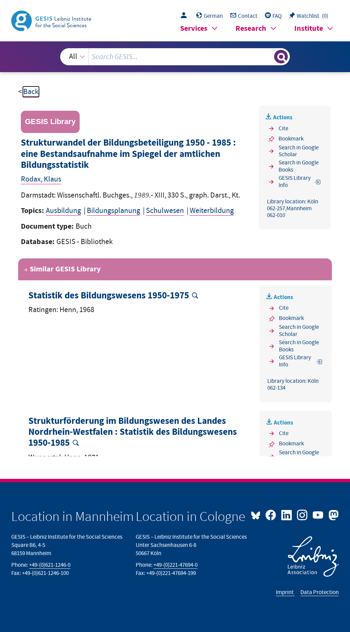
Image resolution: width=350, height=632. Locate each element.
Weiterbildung (212, 211)
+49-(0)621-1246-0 (49, 565)
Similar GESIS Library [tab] (65, 269)
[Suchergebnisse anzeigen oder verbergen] (281, 56)
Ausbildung (63, 211)
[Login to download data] (185, 16)
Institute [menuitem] (308, 28)
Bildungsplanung (113, 211)
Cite (283, 128)
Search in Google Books (299, 166)
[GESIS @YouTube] (318, 514)
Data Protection (319, 592)
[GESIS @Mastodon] (332, 514)
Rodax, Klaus (41, 179)
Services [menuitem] (193, 28)
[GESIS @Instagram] (303, 514)
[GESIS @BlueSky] (257, 514)
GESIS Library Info (295, 181)
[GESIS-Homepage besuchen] (52, 20)
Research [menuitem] (250, 28)
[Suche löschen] (268, 57)
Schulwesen (165, 211)
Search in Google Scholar (299, 151)
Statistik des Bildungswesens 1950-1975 (108, 296)
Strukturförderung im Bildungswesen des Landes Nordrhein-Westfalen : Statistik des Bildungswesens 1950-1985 (132, 432)
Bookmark (291, 139)
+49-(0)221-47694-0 (175, 565)
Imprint (285, 592)
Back (31, 92)
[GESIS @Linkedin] (287, 514)
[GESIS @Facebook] (271, 514)
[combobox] (175, 56)
